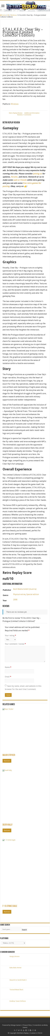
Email (8, 677)
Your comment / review (15, 644)
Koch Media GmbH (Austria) (24, 589)
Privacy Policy (27, 1025)
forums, (14, 177)
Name (8, 667)
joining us (37, 174)
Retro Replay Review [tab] (15, 113)
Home (4, 15)
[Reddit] (26, 1030)
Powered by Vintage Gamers (11, 1025)
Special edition (32, 594)
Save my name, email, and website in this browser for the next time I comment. (23, 687)
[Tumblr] (28, 1030)
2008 (15, 599)
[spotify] (35, 1030)
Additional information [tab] (31, 113)
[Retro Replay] (25, 5)
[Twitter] (19, 1030)
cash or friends (20, 180)
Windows (13, 15)
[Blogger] (30, 1030)
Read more (7, 761)
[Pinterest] (21, 1030)
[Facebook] (16, 1030)
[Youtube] (24, 1030)
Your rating (10, 635)
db (8, 15)
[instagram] (33, 1030)
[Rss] (15, 1030)
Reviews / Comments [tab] (24, 115)
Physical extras (19, 594)
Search (24, 930)
